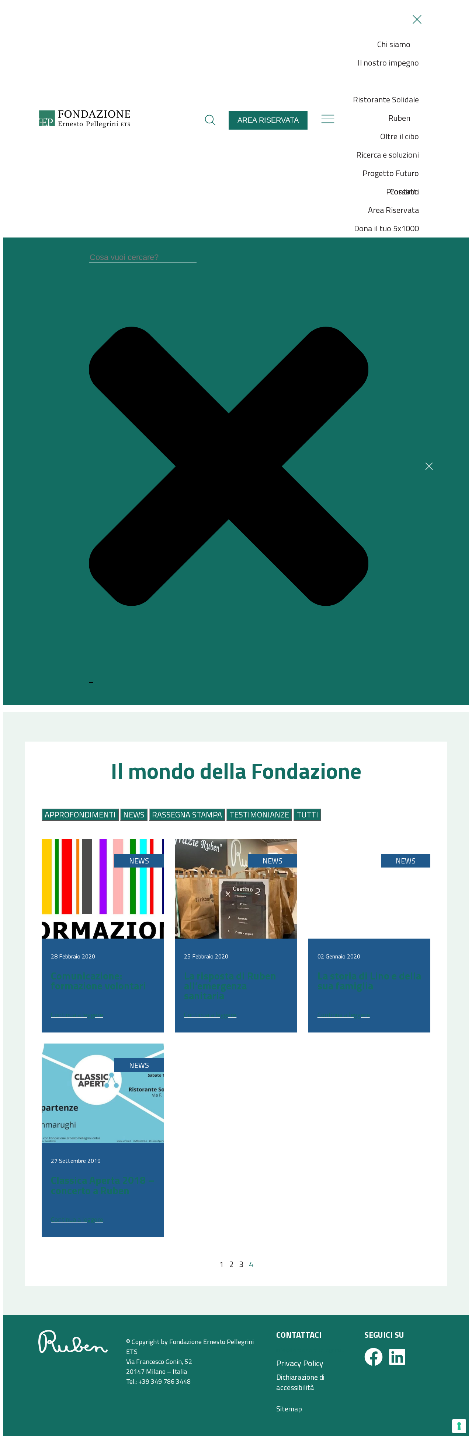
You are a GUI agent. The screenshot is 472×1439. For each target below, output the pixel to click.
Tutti (307, 815)
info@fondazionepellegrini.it (310, 1349)
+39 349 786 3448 (164, 1381)
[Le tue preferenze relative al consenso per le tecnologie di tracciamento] (459, 1426)
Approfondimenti (80, 815)
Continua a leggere (77, 1015)
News (134, 815)
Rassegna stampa (187, 815)
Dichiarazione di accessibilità (300, 1382)
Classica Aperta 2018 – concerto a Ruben (103, 1185)
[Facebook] (373, 1357)
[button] (210, 120)
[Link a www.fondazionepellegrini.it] (84, 125)
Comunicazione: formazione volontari (98, 980)
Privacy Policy (299, 1363)
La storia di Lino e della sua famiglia (369, 980)
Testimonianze (259, 815)
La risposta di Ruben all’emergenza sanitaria (230, 985)
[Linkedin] (397, 1357)
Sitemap (289, 1408)
